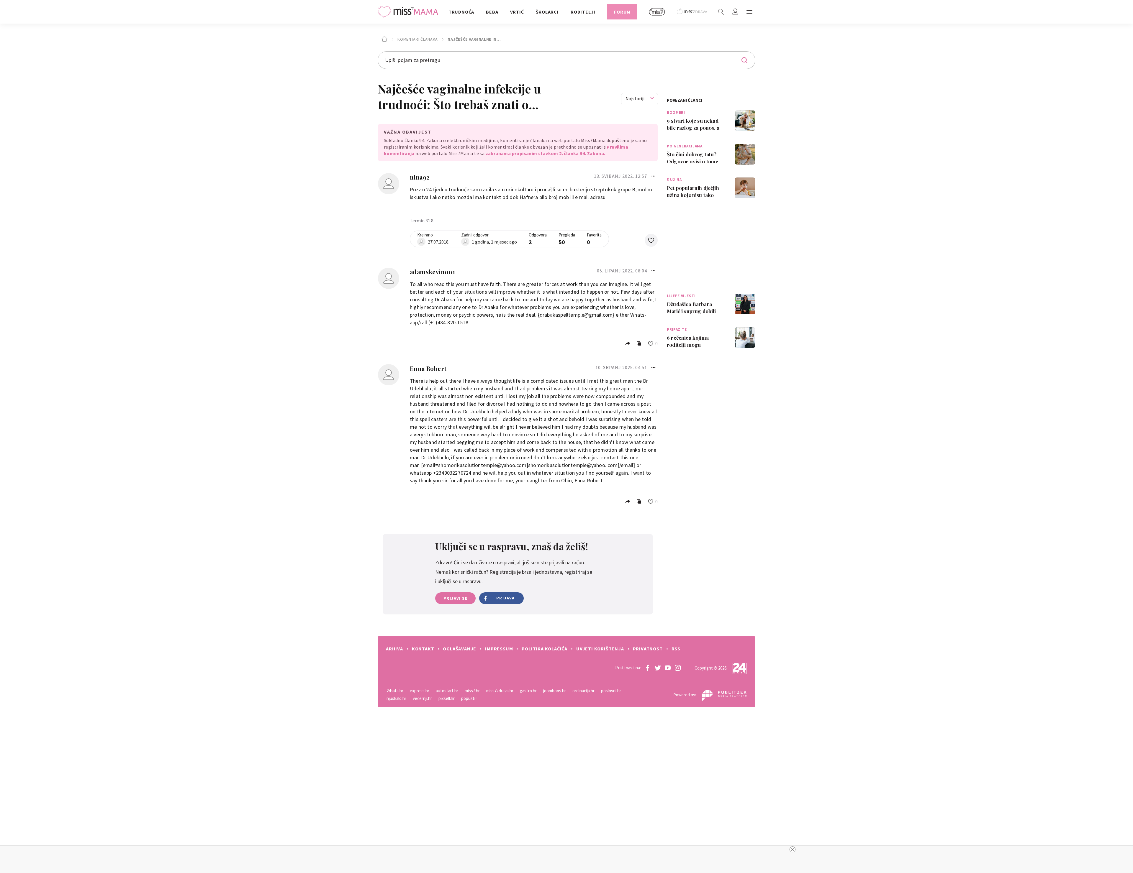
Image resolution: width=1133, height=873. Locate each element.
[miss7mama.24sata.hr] (409, 12)
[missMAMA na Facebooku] (647, 667)
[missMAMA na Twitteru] (657, 667)
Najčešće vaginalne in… (474, 39)
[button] (749, 12)
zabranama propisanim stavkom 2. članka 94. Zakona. (545, 153)
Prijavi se (455, 598)
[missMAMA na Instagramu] (677, 667)
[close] (792, 849)
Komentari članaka (417, 39)
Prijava (505, 598)
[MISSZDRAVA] (692, 12)
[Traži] (721, 12)
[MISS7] (657, 12)
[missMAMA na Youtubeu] (667, 667)
